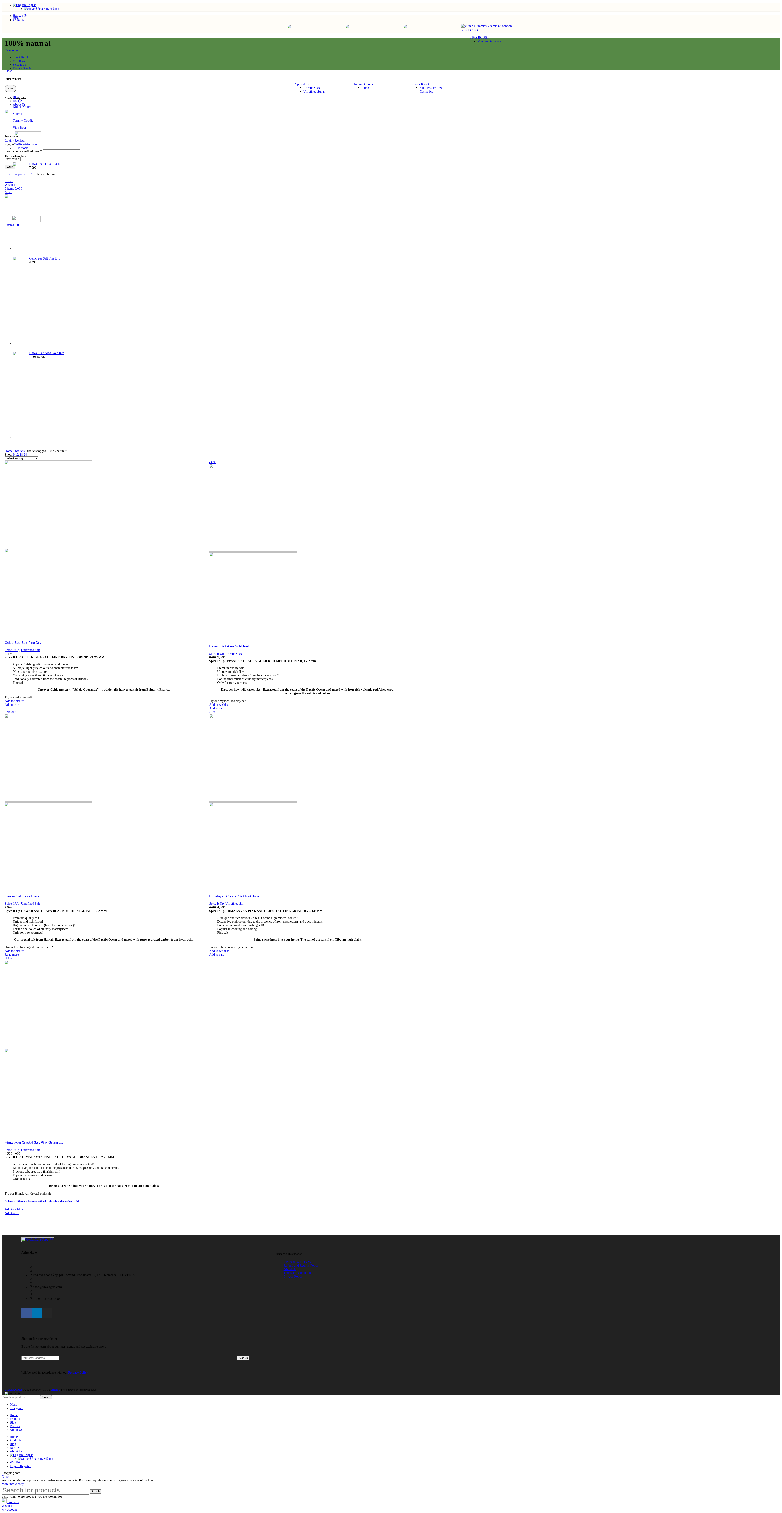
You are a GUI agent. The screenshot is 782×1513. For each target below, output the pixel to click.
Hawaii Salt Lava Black (44, 164)
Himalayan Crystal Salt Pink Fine (234, 896)
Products (19, 451)
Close (8, 71)
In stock (23, 148)
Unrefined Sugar (314, 91)
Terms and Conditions (298, 1272)
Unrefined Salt (312, 87)
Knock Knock (420, 84)
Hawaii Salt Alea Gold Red (46, 353)
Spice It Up (20, 113)
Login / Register (20, 1466)
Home (9, 451)
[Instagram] (47, 1313)
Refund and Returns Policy (301, 1265)
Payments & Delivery (297, 1261)
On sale (22, 144)
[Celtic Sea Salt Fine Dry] (19, 301)
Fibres (365, 87)
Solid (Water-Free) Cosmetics (431, 89)
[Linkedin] (37, 1313)
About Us (290, 1269)
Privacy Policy (293, 1276)
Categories (11, 50)
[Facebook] (26, 1313)
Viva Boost (20, 127)
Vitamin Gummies (489, 41)
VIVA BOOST (479, 37)
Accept (19, 1484)
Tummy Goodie (363, 84)
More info (8, 1484)
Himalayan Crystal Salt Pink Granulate (34, 1142)
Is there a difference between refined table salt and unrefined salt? (42, 1201)
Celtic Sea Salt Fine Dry (44, 258)
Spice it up (302, 84)
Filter (10, 88)
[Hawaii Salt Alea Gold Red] (19, 395)
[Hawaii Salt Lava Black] (19, 206)
